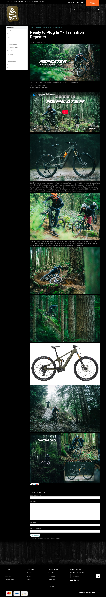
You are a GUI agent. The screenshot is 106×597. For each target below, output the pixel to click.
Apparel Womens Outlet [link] (13, 51)
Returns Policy (51, 579)
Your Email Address (35, 528)
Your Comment (34, 501)
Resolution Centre (9, 579)
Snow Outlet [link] (10, 68)
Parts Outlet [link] (10, 58)
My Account (8, 573)
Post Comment (35, 535)
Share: (32, 484)
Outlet (40, 1)
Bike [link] (8, 37)
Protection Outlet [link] (11, 61)
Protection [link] (10, 41)
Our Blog (38, 27)
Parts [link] (8, 34)
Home (7, 1)
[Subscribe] (98, 576)
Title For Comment (35, 495)
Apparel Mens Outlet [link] (12, 48)
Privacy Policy (51, 576)
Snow (34, 1)
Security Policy (51, 583)
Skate (29, 1)
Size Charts (51, 586)
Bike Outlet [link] (10, 54)
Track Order (8, 576)
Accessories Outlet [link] (12, 44)
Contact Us (29, 579)
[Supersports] (12, 13)
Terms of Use (51, 573)
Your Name (33, 522)
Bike (25, 1)
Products (13, 1)
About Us (29, 573)
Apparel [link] (9, 31)
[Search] (98, 10)
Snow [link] (8, 65)
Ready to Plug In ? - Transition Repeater (52, 27)
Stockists (29, 583)
